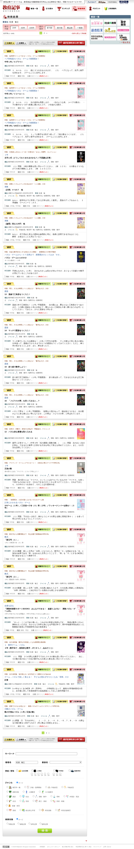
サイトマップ (97, 846)
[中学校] (59, 771)
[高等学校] (74, 771)
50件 (23, 28)
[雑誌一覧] (32, 8)
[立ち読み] (48, 8)
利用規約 (42, 846)
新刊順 (49, 28)
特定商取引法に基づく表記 (83, 846)
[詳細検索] (79, 8)
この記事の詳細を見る (60, 51)
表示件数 (6, 28)
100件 (31, 28)
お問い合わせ (107, 846)
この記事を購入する (77, 51)
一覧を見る (125, 42)
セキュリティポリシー (53, 846)
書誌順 (69, 28)
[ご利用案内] (110, 8)
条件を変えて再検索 (79, 33)
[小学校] (37, 771)
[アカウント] (95, 8)
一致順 (80, 28)
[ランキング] (63, 8)
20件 (14, 28)
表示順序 (41, 28)
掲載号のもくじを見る (43, 51)
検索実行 (45, 831)
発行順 (59, 28)
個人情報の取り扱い (68, 846)
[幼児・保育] (22, 771)
